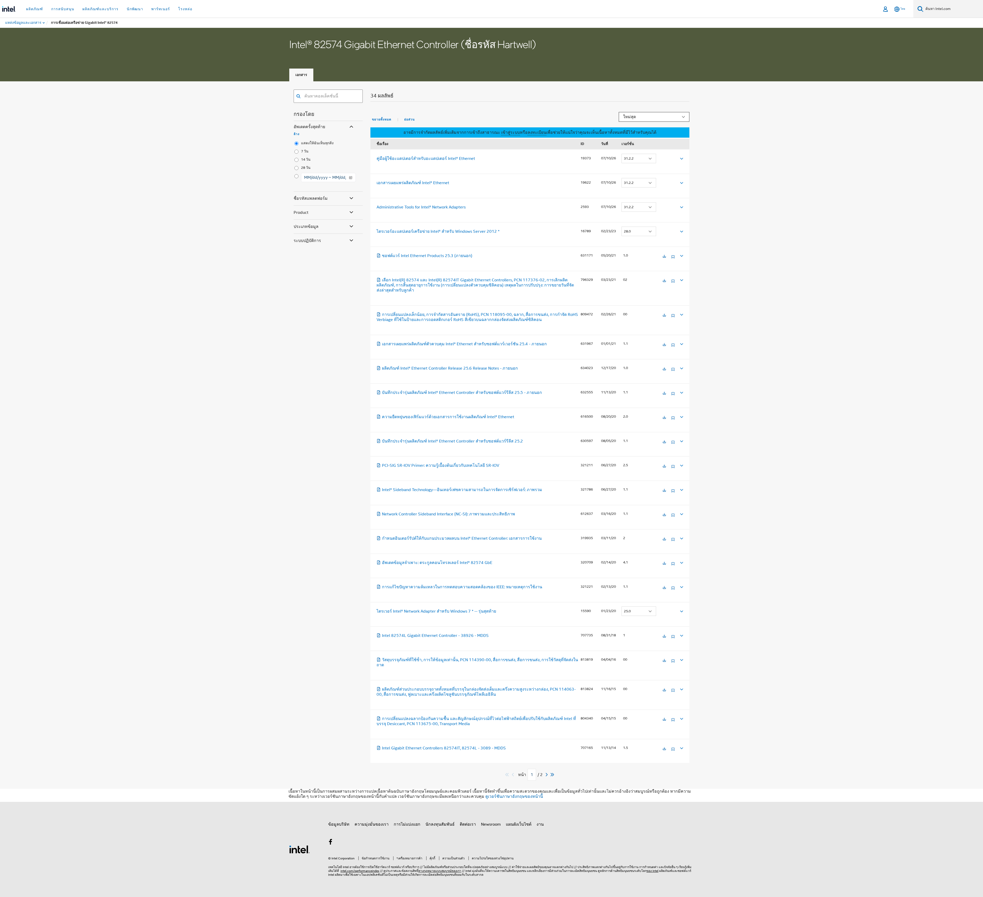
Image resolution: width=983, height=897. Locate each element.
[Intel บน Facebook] (330, 842)
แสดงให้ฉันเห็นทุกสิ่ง (317, 143)
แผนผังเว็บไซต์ (518, 824)
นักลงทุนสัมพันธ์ (440, 824)
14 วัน (306, 159)
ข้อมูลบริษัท (338, 824)
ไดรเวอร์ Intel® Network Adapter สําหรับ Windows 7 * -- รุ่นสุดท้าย (436, 611)
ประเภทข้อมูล (306, 226)
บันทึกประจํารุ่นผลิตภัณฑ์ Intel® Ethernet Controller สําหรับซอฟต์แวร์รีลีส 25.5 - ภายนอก (462, 392)
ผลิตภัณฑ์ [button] (34, 9)
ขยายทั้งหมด (381, 119)
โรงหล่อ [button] (185, 9)
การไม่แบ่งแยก (407, 824)
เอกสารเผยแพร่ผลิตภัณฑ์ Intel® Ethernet (413, 182)
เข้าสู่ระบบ (510, 132)
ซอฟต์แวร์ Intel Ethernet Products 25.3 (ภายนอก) (427, 255)
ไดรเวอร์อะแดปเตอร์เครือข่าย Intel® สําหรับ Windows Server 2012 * (438, 231)
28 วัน (306, 167)
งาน (540, 824)
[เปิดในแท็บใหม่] (664, 256)
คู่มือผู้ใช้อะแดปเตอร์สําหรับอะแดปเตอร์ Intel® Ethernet (426, 158)
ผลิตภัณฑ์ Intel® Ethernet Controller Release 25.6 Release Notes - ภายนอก (450, 368)
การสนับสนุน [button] (62, 9)
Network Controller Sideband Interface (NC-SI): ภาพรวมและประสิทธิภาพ (448, 514)
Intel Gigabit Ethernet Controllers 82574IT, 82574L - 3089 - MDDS (444, 748)
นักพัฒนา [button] (135, 9)
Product (301, 212)
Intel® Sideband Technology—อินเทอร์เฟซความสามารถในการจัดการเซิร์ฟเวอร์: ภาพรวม (462, 489)
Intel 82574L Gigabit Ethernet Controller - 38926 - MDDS (435, 635)
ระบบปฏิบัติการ (307, 240)
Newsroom (491, 824)
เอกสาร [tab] (301, 74)
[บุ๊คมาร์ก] (673, 258)
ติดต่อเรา (468, 824)
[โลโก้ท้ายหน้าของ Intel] (299, 849)
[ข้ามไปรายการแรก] (507, 774)
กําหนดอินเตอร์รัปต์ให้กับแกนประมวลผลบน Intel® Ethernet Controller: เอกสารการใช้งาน (462, 538)
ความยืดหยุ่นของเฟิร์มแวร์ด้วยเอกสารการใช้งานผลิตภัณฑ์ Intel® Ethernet (448, 416)
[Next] (547, 774)
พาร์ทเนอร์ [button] (160, 9)
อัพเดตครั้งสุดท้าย (309, 126)
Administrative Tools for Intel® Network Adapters (421, 207)
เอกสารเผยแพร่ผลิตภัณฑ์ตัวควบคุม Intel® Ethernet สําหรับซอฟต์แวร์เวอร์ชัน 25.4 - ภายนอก (464, 344)
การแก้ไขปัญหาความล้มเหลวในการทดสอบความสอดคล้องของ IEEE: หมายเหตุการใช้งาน (462, 587)
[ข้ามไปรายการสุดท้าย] (552, 774)
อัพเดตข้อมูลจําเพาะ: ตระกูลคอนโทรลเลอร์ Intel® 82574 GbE (437, 562)
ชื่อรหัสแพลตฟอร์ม (311, 198)
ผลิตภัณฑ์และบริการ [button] (100, 9)
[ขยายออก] (681, 158)
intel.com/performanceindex (359, 871)
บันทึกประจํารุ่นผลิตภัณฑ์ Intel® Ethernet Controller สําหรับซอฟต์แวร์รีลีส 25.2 (452, 441)
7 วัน (304, 151)
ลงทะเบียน (537, 132)
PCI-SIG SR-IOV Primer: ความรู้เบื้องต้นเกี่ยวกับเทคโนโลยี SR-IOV (440, 465)
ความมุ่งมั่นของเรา (372, 824)
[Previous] (513, 774)
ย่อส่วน (409, 119)
